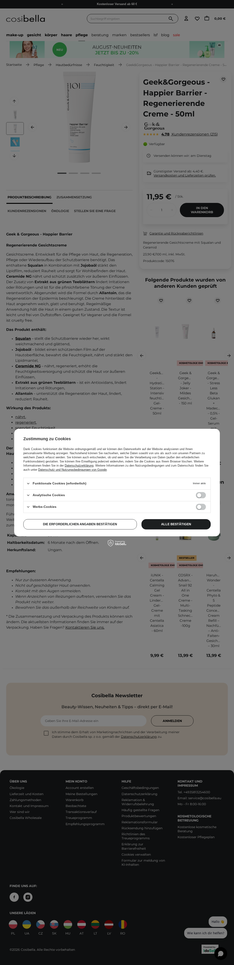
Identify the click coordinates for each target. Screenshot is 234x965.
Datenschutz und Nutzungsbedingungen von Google (72, 469)
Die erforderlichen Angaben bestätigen (80, 524)
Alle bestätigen (176, 524)
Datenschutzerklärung (79, 465)
